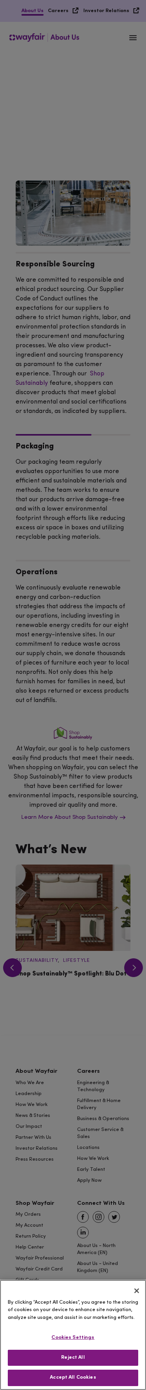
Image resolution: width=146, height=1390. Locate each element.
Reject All (72, 1357)
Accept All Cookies (73, 1377)
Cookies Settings (72, 1337)
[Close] (136, 1290)
